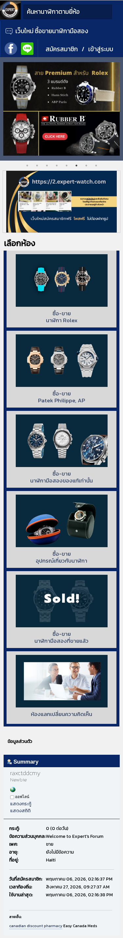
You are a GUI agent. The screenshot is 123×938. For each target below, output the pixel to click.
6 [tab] (76, 165)
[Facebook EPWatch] (11, 47)
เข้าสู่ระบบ (100, 49)
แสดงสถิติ (20, 810)
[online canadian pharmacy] (12, 790)
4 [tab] (56, 165)
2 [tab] (37, 165)
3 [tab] (47, 165)
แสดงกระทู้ (20, 803)
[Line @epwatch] (27, 47)
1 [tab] (27, 165)
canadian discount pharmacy (35, 926)
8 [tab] (96, 165)
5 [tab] (66, 165)
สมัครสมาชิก (62, 49)
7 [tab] (86, 165)
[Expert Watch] (10, 17)
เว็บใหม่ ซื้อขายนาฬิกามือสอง (51, 31)
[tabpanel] (61, 109)
